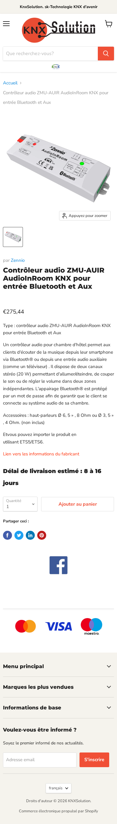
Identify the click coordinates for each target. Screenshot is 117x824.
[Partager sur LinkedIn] (30, 535)
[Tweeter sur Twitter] (18, 535)
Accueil (10, 83)
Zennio (18, 260)
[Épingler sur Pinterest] (41, 535)
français (55, 788)
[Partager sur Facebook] (7, 535)
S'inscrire (94, 759)
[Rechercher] (106, 53)
